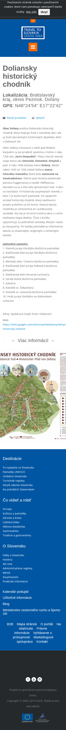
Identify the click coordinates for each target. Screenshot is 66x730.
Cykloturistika (11, 522)
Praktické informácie (15, 581)
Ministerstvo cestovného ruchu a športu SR (31, 612)
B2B (10, 624)
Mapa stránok (27, 624)
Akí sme (7, 564)
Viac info (31, 11)
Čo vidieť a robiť (17, 500)
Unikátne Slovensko (15, 476)
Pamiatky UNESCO (14, 472)
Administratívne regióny (17, 568)
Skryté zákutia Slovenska (18, 485)
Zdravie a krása (12, 518)
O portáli (47, 624)
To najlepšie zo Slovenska (18, 467)
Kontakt (42, 641)
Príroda (7, 509)
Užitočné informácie (17, 598)
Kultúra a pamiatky (14, 513)
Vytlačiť (40, 118)
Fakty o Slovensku (13, 555)
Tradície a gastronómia (17, 535)
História (7, 559)
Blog (6, 604)
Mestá (6, 572)
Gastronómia (11, 531)
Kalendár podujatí (16, 592)
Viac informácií (33, 340)
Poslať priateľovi (16, 118)
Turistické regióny (14, 480)
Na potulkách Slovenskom (18, 489)
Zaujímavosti (10, 577)
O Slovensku (14, 546)
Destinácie (12, 458)
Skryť (44, 12)
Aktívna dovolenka (14, 526)
